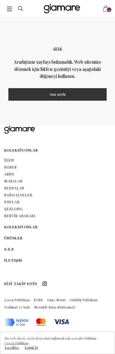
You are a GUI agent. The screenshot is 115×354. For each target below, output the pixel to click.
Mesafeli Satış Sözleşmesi (55, 307)
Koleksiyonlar (21, 226)
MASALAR (13, 181)
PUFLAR (12, 201)
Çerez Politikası (17, 300)
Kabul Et (31, 347)
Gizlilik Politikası (84, 300)
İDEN (9, 160)
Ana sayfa (57, 94)
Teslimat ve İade (17, 307)
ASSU (9, 174)
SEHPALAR (14, 187)
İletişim (13, 260)
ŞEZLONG (13, 208)
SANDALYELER (18, 194)
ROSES (10, 167)
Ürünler (13, 238)
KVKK (38, 300)
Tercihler (11, 347)
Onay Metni (56, 300)
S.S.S (9, 249)
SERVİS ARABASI (20, 215)
